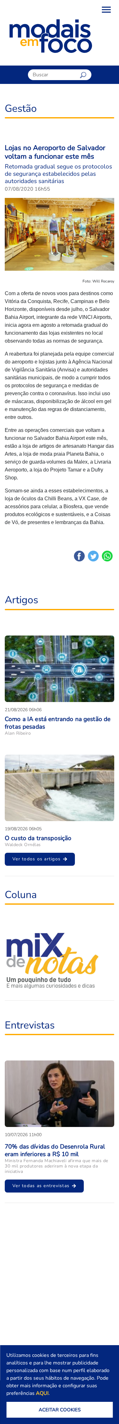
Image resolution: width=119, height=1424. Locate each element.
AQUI (42, 1393)
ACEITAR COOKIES (60, 1410)
